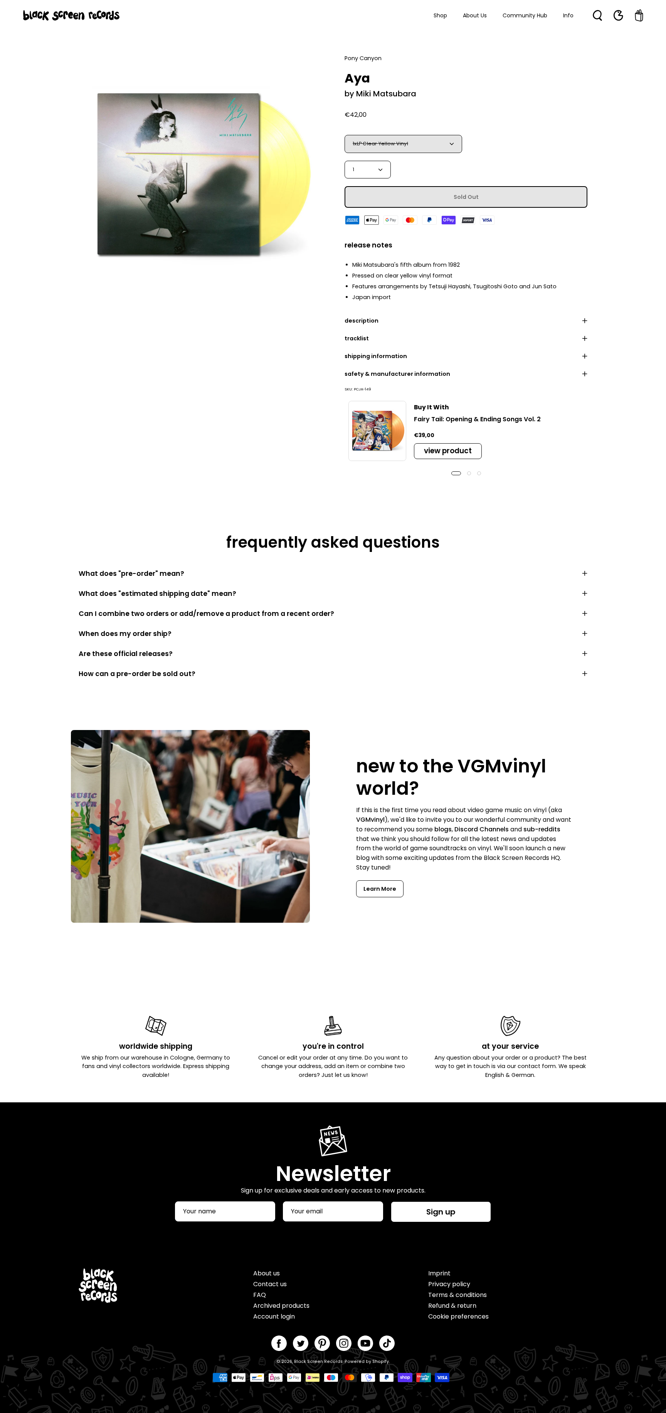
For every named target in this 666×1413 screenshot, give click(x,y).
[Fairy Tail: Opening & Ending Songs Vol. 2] (377, 431)
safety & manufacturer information (397, 374)
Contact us (270, 1284)
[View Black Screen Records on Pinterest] (322, 1343)
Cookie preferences (458, 1316)
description (361, 321)
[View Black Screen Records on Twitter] (300, 1343)
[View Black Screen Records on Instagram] (344, 1343)
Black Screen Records (318, 1361)
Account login (274, 1316)
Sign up (441, 1211)
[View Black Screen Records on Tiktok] (387, 1343)
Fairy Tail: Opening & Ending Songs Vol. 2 (477, 419)
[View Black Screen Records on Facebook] (279, 1343)
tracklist (357, 338)
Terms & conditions (457, 1294)
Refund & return (452, 1305)
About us (266, 1273)
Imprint (439, 1273)
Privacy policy (449, 1284)
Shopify (380, 1361)
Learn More (379, 889)
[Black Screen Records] (71, 15)
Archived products (281, 1305)
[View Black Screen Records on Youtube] (365, 1343)
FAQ (259, 1294)
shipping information (376, 356)
